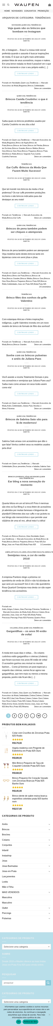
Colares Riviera (32, 701)
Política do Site (30, 1022)
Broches (6, 834)
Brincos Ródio (10, 154)
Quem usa (26, 25)
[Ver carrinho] (49, 5)
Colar (12, 698)
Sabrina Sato (45, 466)
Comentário (45, 545)
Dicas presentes (19, 466)
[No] (49, 1015)
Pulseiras (11, 408)
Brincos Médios (32, 148)
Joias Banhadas (10, 866)
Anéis (9, 406)
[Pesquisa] (8, 4)
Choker (32, 695)
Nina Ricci (9, 707)
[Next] (44, 715)
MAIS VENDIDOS (10, 892)
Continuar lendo (26, 74)
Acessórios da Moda (10, 86)
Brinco (9, 276)
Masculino (7, 903)
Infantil (5, 850)
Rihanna (25, 707)
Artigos (14, 552)
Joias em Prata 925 (25, 284)
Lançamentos (8, 876)
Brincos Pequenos (29, 151)
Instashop (6, 855)
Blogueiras (23, 86)
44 (39, 716)
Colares (22, 552)
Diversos (20, 476)
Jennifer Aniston (24, 704)
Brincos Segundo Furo (26, 154)
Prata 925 (42, 284)
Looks (5, 882)
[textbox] (26, 947)
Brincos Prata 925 (33, 281)
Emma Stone (12, 704)
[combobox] (26, 946)
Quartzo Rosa (39, 618)
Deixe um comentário (42, 88)
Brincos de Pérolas (35, 145)
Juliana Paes (28, 406)
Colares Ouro (37, 698)
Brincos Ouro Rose (13, 151)
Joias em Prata (9, 871)
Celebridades (39, 86)
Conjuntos (7, 845)
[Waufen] (26, 5)
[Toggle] (49, 824)
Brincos (31, 86)
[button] (3, 4)
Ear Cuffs (17, 218)
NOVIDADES (17, 11)
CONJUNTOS (30, 11)
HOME (7, 11)
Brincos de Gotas (20, 145)
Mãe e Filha (7, 887)
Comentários (45, 287)
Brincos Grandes (18, 148)
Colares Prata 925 (18, 701)
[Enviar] (48, 982)
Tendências (36, 25)
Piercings (36, 552)
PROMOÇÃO (43, 11)
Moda (36, 284)
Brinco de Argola (22, 143)
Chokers (38, 695)
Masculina (7, 897)
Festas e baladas (33, 466)
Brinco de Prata (19, 276)
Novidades (16, 25)
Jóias (27, 476)
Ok (18, 1022)
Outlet (5, 908)
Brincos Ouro (38, 278)
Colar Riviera (20, 698)
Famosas (13, 157)
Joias (12, 615)
